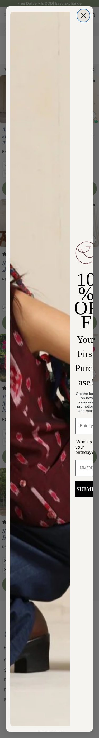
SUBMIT (87, 489)
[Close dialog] (83, 15)
